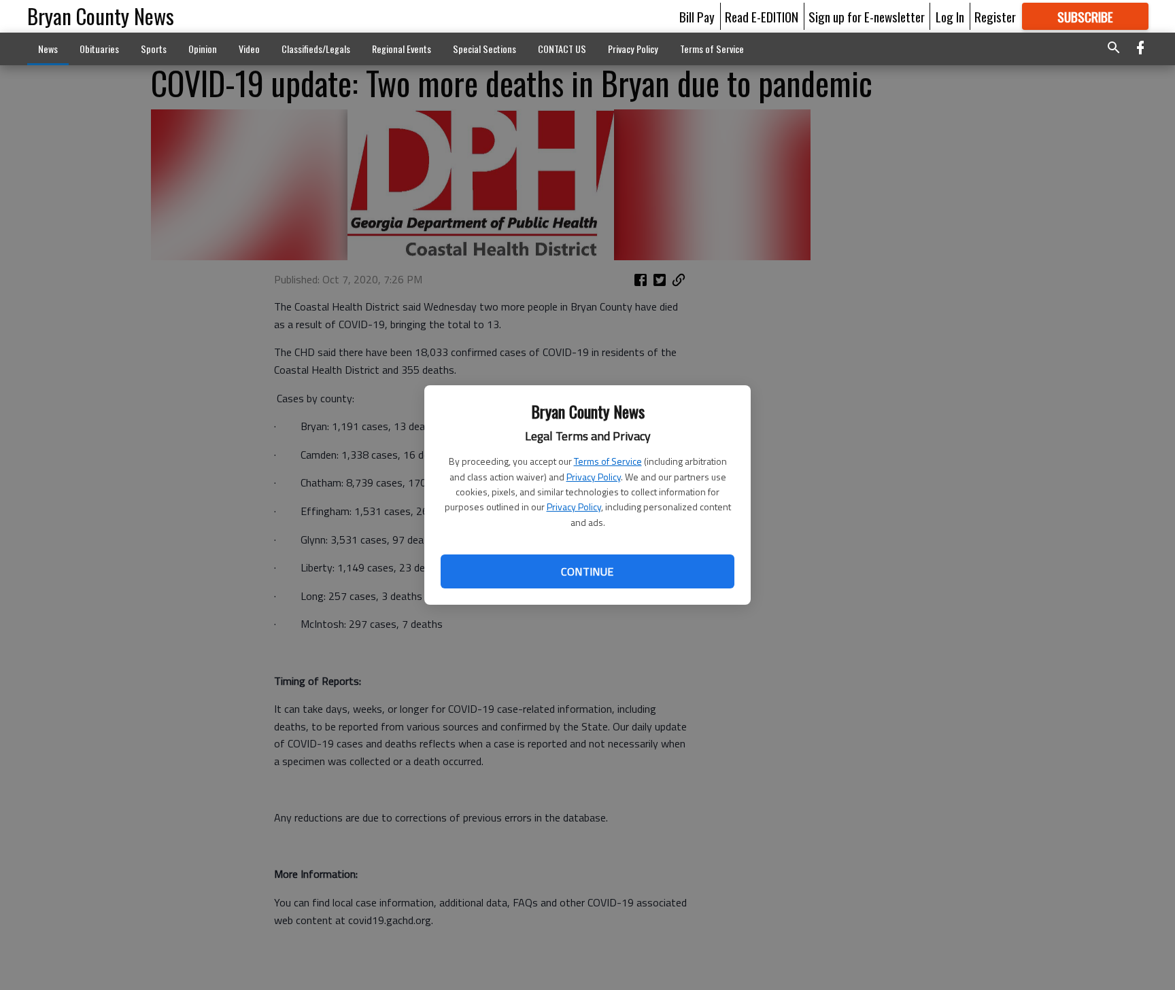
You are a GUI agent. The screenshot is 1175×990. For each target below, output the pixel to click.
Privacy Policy (593, 477)
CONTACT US (562, 48)
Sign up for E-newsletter (866, 16)
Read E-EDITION (761, 16)
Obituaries (99, 48)
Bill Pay (697, 16)
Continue (587, 571)
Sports (154, 48)
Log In (950, 16)
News (48, 48)
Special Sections (484, 48)
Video (249, 48)
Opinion (202, 48)
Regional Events (401, 48)
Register (995, 16)
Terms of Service (608, 461)
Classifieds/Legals (316, 48)
